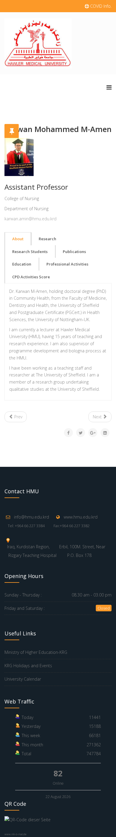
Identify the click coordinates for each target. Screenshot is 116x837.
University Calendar (22, 679)
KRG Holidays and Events (28, 665)
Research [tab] (47, 238)
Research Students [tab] (30, 251)
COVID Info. (100, 6)
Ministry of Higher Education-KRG (35, 652)
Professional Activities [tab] (67, 264)
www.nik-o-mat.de (15, 834)
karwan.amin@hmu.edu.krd (30, 219)
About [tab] (17, 238)
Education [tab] (21, 264)
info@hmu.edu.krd (31, 517)
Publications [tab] (74, 251)
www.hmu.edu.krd (81, 517)
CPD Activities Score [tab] (31, 276)
